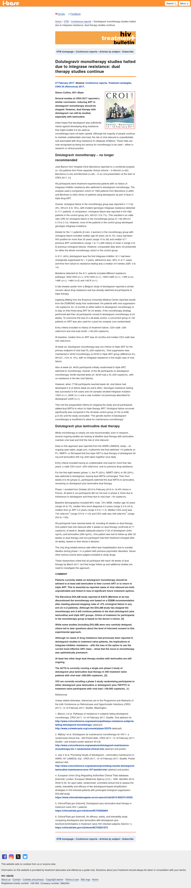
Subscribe (128, 51)
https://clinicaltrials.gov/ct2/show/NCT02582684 (81, 810)
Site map (85, 879)
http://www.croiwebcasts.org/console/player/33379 (83, 728)
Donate (61, 13)
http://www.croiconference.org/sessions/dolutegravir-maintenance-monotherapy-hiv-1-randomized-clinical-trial (92, 747)
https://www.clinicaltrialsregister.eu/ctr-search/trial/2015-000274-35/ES (94, 797)
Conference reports (86, 51)
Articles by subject (109, 51)
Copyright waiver (54, 879)
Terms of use (72, 879)
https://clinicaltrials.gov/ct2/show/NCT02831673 (81, 827)
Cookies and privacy (33, 879)
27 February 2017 (64, 82)
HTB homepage (65, 51)
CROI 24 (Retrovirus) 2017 (69, 86)
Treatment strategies (119, 82)
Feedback (75, 13)
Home (58, 21)
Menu (183, 3)
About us (6, 879)
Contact (17, 879)
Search (170, 3)
